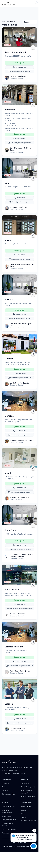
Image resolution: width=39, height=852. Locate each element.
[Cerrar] (34, 831)
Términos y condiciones (10, 833)
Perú (22, 814)
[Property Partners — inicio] (8, 3)
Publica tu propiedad (28, 787)
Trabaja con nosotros (9, 820)
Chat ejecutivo (20, 63)
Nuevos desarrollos (8, 794)
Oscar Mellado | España (18, 76)
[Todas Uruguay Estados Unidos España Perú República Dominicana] (30, 22)
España (23, 817)
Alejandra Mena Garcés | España (22, 440)
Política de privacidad (9, 829)
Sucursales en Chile (8, 806)
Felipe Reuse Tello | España (20, 671)
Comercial (5, 790)
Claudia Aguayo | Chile (18, 207)
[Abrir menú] (36, 3)
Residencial (5, 783)
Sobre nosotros (7, 816)
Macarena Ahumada (17, 614)
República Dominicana (28, 821)
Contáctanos (25, 783)
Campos (4, 787)
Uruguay (24, 810)
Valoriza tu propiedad (28, 796)
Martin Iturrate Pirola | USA (19, 497)
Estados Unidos (26, 806)
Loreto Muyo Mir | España (19, 383)
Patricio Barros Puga (17, 728)
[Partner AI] (33, 846)
